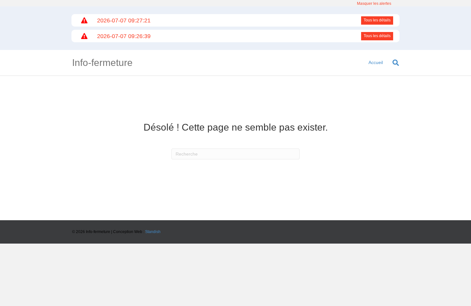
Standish (153, 231)
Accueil (375, 62)
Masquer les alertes (374, 3)
